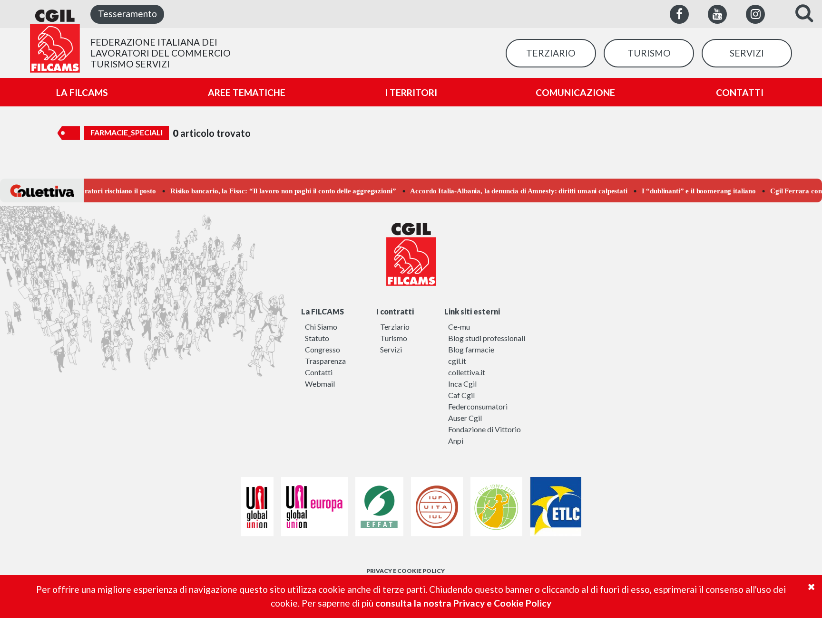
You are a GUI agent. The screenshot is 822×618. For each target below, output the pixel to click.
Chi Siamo (321, 326)
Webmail (320, 383)
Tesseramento (127, 13)
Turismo (393, 337)
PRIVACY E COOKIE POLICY (405, 570)
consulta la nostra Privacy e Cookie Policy (463, 603)
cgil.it (457, 360)
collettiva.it (466, 372)
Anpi (455, 440)
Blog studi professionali (486, 337)
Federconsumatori (478, 406)
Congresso (322, 349)
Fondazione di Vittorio (484, 429)
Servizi (391, 349)
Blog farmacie (471, 349)
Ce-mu (459, 326)
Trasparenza (325, 360)
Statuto (317, 337)
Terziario (395, 326)
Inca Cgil (462, 383)
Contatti (319, 372)
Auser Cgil (465, 417)
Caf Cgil (461, 394)
